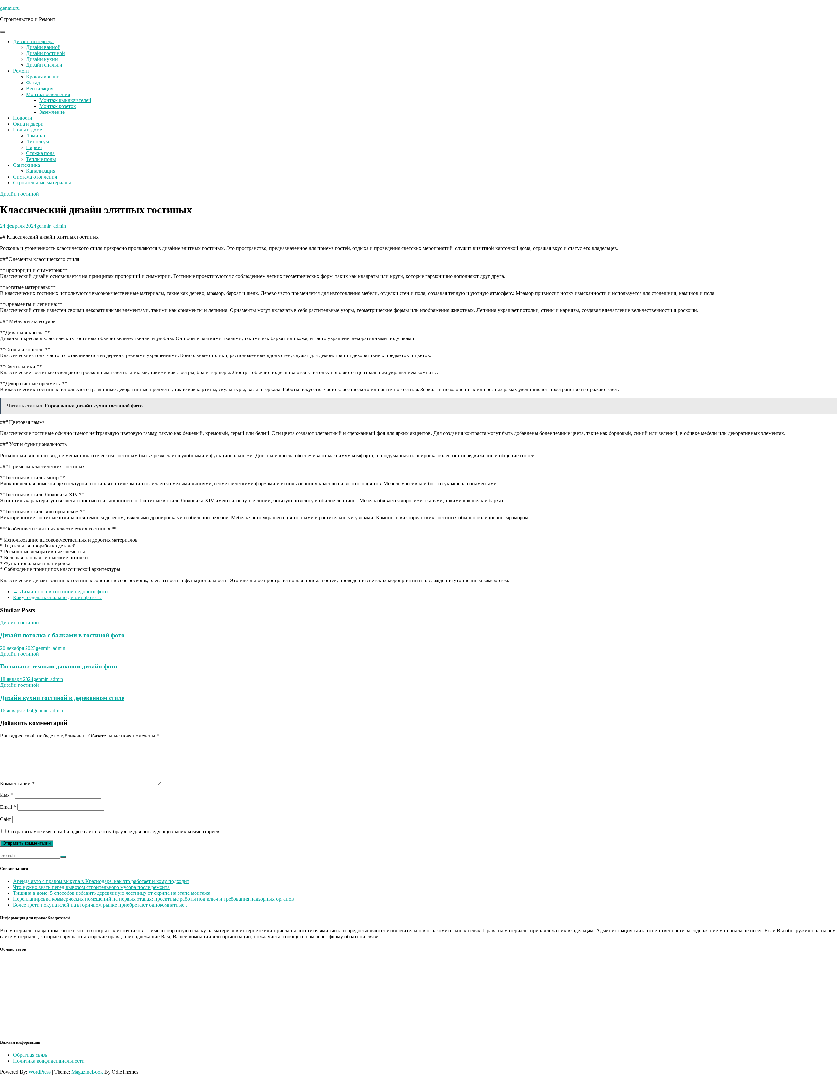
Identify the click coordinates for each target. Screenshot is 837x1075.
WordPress (39, 1072)
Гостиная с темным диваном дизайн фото (58, 666)
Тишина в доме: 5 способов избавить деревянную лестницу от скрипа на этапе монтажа (111, 893)
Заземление (52, 112)
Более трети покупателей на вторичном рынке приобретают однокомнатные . (100, 905)
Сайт (5, 819)
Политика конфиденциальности (49, 1061)
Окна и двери (28, 124)
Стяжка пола (40, 153)
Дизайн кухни (42, 59)
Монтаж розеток (57, 106)
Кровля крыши (43, 76)
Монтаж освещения (48, 94)
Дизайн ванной (43, 47)
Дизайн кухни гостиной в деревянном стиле (62, 697)
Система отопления (35, 177)
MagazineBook (87, 1072)
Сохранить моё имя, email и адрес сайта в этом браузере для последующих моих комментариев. (114, 831)
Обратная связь (30, 1055)
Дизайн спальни (44, 65)
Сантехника (26, 165)
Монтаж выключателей (65, 100)
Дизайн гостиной (45, 53)
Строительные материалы (42, 182)
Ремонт (21, 71)
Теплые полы (41, 159)
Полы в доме (27, 129)
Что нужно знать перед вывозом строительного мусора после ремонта (91, 887)
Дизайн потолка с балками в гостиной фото (62, 635)
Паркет (34, 147)
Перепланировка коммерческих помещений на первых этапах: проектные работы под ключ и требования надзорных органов (153, 899)
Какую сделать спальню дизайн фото (57, 597)
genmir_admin (51, 226)
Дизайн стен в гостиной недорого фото (60, 591)
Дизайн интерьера (33, 41)
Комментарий (17, 783)
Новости (22, 118)
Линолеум (37, 141)
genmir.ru (10, 8)
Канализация (40, 171)
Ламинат (36, 135)
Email (8, 807)
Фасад (33, 82)
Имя (6, 795)
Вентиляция (39, 88)
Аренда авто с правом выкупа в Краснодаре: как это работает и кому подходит (101, 881)
